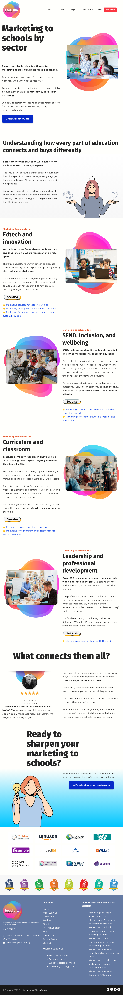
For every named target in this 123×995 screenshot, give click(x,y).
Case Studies (49, 916)
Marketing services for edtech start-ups (27, 305)
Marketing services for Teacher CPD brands (89, 641)
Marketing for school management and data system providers (101, 931)
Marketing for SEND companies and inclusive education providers (102, 942)
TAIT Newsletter (87, 10)
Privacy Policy (50, 939)
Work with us (110, 10)
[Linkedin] (118, 989)
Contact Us (48, 935)
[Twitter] (115, 989)
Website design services (62, 963)
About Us (51, 10)
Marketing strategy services (64, 966)
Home (46, 909)
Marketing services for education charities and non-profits (104, 953)
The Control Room (59, 955)
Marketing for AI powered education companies (32, 308)
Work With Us (50, 913)
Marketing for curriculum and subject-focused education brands (102, 964)
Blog (45, 931)
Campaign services (59, 959)
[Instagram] (108, 989)
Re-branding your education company (26, 527)
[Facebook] (111, 989)
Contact (99, 10)
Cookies (47, 943)
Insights (73, 10)
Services (62, 10)
